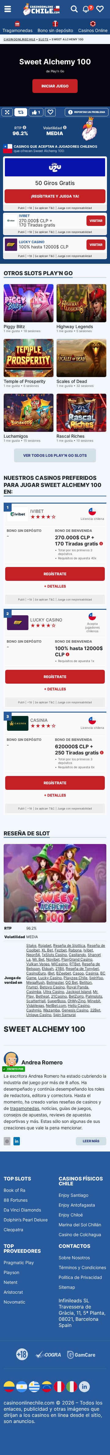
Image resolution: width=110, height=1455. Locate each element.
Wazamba (51, 1010)
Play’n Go (57, 71)
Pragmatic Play (19, 1262)
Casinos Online (93, 30)
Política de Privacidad (80, 1277)
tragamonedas (24, 1108)
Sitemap (67, 1287)
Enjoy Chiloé (71, 1214)
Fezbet (61, 950)
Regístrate (55, 574)
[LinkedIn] (16, 1141)
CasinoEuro (36, 973)
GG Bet (71, 982)
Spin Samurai (64, 1014)
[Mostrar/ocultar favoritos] (100, 9)
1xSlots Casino (54, 954)
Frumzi (32, 987)
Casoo (78, 973)
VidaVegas (35, 1005)
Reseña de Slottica (69, 945)
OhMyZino (77, 1001)
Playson (11, 1272)
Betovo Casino (52, 987)
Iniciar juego (55, 86)
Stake (31, 945)
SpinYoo (96, 977)
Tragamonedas (17, 30)
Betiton (85, 982)
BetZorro (76, 996)
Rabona (75, 950)
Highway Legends (75, 326)
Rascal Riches (71, 436)
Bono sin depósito (55, 30)
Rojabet (44, 945)
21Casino (59, 996)
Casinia (92, 973)
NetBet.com (56, 1005)
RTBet (74, 964)
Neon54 (33, 954)
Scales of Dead (72, 381)
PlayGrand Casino (76, 959)
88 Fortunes (16, 1200)
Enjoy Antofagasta (77, 1205)
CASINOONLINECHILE (19, 39)
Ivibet (88, 950)
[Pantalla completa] (7, 112)
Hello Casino (79, 1005)
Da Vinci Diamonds (22, 1209)
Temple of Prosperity (25, 381)
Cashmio (33, 1010)
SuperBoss (56, 1001)
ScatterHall (36, 1001)
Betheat (42, 996)
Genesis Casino (75, 1010)
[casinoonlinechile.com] (41, 9)
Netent (10, 1282)
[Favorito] (50, 112)
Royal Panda (77, 987)
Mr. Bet (38, 959)
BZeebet (63, 973)
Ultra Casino (53, 991)
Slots (43, 39)
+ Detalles (55, 586)
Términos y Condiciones (82, 1267)
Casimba (33, 991)
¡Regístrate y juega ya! (55, 196)
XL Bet (47, 950)
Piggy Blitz (14, 326)
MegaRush (35, 982)
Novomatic (14, 1301)
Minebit (93, 1001)
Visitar (96, 221)
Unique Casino (38, 1014)
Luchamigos (16, 436)
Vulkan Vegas (38, 964)
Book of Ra (14, 1190)
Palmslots (94, 996)
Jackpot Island (78, 991)
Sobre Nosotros (74, 1257)
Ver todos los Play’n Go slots (55, 455)
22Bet (95, 1010)
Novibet (53, 959)
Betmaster (55, 982)
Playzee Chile (75, 977)
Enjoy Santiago (73, 1195)
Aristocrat (13, 1292)
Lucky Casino (50, 977)
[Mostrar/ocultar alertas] (74, 9)
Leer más (91, 1141)
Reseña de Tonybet (82, 968)
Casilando (77, 954)
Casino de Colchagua (80, 1234)
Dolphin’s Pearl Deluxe (26, 1219)
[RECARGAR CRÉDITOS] (20, 112)
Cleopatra (13, 1229)
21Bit (59, 968)
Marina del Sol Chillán (80, 1224)
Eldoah (47, 968)
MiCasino (59, 964)
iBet (51, 973)
